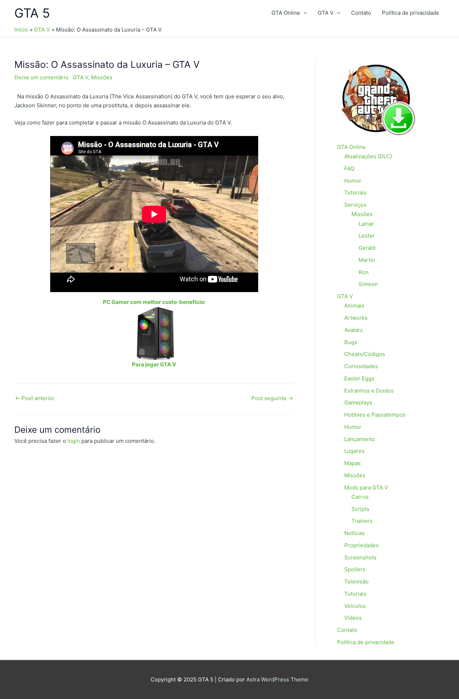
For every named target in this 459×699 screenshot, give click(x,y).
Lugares (354, 450)
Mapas (352, 463)
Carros (360, 496)
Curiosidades (361, 366)
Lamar (366, 223)
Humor (352, 180)
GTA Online (285, 12)
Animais (354, 305)
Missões (101, 77)
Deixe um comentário (41, 77)
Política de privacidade (410, 12)
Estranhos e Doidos (369, 390)
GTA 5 (32, 12)
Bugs (350, 342)
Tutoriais (355, 192)
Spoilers (354, 569)
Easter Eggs (359, 378)
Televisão (356, 581)
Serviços (355, 204)
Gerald (367, 247)
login (73, 440)
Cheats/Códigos (364, 354)
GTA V (325, 12)
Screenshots (360, 557)
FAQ (349, 168)
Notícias (354, 533)
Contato (361, 12)
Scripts (360, 509)
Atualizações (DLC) (368, 156)
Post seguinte (272, 398)
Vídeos (353, 617)
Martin (367, 260)
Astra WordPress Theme (277, 679)
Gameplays (358, 402)
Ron (364, 272)
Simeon (368, 284)
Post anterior (35, 398)
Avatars (353, 330)
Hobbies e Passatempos (375, 414)
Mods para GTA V (366, 487)
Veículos (355, 605)
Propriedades (361, 545)
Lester (367, 235)
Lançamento (359, 439)
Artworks (356, 317)
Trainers (362, 520)
